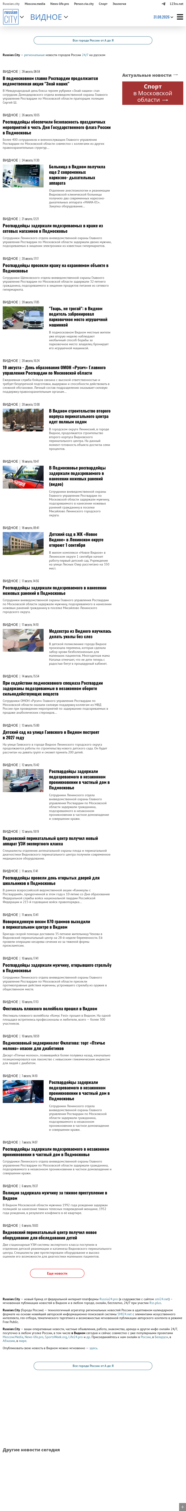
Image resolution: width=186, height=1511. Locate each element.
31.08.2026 (161, 17)
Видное (10, 71)
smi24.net (162, 1299)
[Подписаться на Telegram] (163, 3)
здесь (93, 1348)
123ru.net (176, 4)
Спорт (103, 4)
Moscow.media (35, 4)
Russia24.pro (109, 1299)
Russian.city (11, 4)
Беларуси (161, 1337)
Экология (119, 4)
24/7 (85, 55)
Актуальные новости (146, 75)
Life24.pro (75, 1337)
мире (22, 1341)
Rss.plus (155, 1303)
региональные (34, 55)
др (88, 1337)
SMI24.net (125, 1314)
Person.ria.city (84, 4)
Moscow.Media (13, 1337)
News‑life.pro (59, 4)
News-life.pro (34, 1337)
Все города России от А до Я (93, 40)
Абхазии (9, 1341)
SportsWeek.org (56, 1337)
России (146, 1337)
